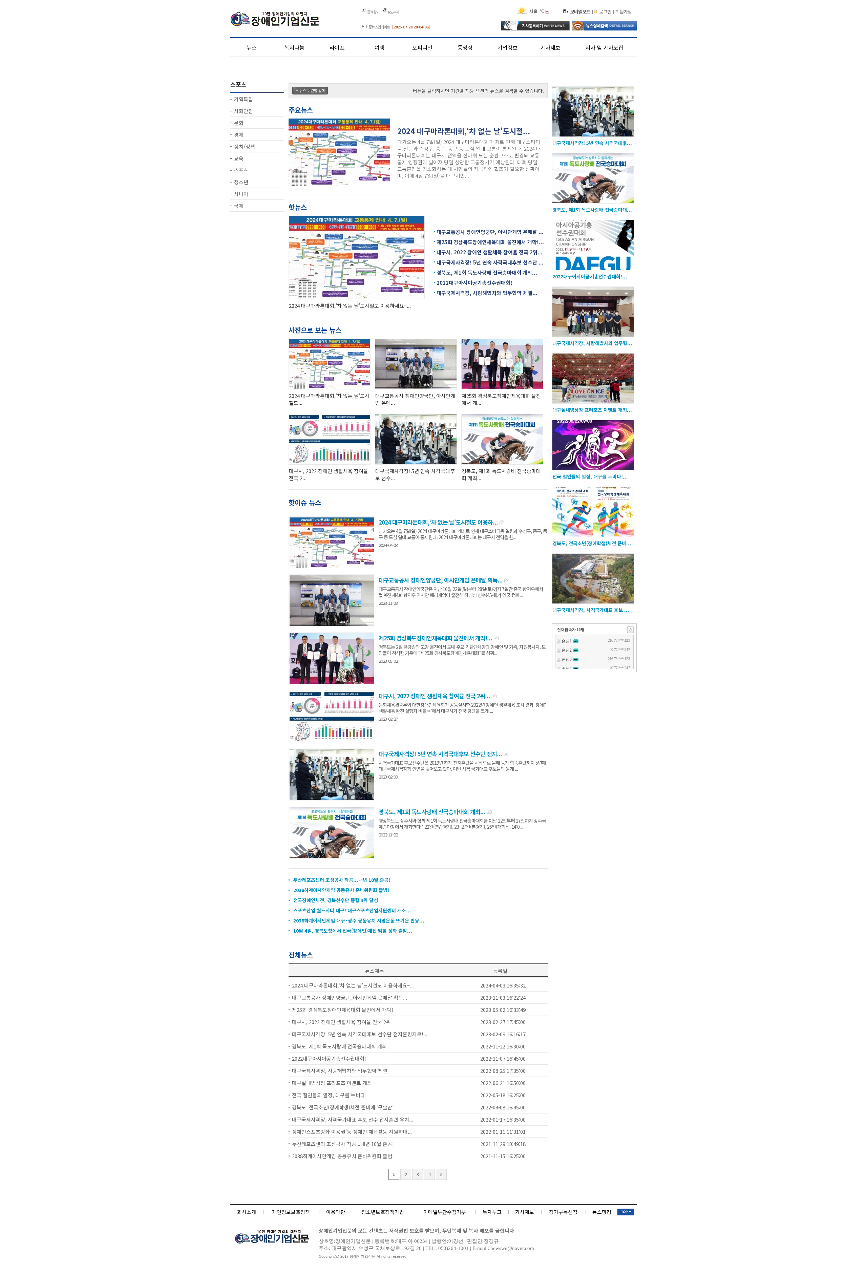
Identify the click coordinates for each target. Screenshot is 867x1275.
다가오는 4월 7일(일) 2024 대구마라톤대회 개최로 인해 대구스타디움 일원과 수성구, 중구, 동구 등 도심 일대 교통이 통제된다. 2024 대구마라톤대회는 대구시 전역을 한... (463, 534)
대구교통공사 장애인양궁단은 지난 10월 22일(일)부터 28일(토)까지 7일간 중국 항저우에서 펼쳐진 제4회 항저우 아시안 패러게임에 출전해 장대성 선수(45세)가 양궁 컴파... (461, 592)
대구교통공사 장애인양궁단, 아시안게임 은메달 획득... (349, 997)
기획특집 (243, 99)
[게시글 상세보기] (356, 296)
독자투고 (492, 1211)
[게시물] (332, 567)
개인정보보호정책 (291, 1211)
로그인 (605, 11)
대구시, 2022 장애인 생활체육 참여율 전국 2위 (341, 1021)
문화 (239, 122)
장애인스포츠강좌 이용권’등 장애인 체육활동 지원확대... (352, 1131)
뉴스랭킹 (601, 1211)
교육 (239, 158)
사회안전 (243, 110)
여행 (380, 47)
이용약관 (335, 1211)
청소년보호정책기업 (382, 1211)
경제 (239, 134)
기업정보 (508, 47)
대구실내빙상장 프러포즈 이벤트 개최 (332, 1082)
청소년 (241, 182)
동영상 (465, 47)
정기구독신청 (563, 1211)
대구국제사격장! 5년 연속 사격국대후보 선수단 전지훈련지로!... (359, 1034)
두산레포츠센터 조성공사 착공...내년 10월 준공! (343, 1143)
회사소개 (246, 1211)
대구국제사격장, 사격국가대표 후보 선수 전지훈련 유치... (352, 1119)
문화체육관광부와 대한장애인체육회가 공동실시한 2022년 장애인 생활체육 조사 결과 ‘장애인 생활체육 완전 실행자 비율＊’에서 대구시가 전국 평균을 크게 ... (463, 707)
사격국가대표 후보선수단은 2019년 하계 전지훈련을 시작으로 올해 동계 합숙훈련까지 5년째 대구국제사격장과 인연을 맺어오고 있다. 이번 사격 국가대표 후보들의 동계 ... (462, 765)
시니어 (241, 193)
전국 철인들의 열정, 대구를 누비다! (329, 1095)
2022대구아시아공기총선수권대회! (329, 1058)
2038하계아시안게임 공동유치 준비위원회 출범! (343, 1156)
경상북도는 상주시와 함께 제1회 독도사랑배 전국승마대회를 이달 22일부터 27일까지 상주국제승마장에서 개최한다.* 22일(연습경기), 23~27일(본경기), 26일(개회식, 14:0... (462, 823)
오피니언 (422, 47)
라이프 (337, 47)
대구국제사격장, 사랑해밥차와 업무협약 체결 (339, 1070)
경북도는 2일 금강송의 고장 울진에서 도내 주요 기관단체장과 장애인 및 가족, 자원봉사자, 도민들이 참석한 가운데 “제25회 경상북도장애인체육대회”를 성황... (462, 649)
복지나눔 (294, 47)
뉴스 (252, 47)
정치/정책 (244, 146)
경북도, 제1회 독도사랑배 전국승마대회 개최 (339, 1046)
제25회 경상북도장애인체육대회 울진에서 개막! (342, 1009)
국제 (239, 205)
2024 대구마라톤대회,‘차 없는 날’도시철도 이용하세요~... (353, 985)
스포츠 (241, 170)
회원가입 (623, 11)
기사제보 (550, 47)
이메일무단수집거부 (444, 1211)
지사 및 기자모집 (604, 47)
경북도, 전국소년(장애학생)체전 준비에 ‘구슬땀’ (343, 1107)
